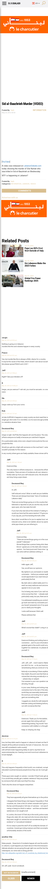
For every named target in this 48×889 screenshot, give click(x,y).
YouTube (6, 162)
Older (11, 878)
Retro (25, 10)
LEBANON (25, 184)
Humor (16, 10)
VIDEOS (33, 184)
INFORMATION (16, 184)
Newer (30, 878)
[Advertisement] (24, 75)
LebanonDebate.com (32, 166)
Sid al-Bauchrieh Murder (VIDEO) (22, 104)
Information (39, 110)
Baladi (34, 10)
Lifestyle (5, 10)
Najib (12, 110)
